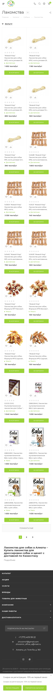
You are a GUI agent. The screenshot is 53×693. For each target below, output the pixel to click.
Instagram (23, 659)
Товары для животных (14, 599)
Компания (7, 605)
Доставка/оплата (11, 617)
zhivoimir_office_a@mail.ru (28, 644)
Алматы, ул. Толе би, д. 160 (28, 650)
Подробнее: (9, 560)
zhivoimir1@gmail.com (28, 642)
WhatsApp (29, 659)
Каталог (6, 573)
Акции (5, 580)
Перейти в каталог (35, 688)
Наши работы (9, 611)
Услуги (5, 586)
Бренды (6, 592)
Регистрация (12, 688)
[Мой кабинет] (44, 4)
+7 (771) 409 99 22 (27, 637)
